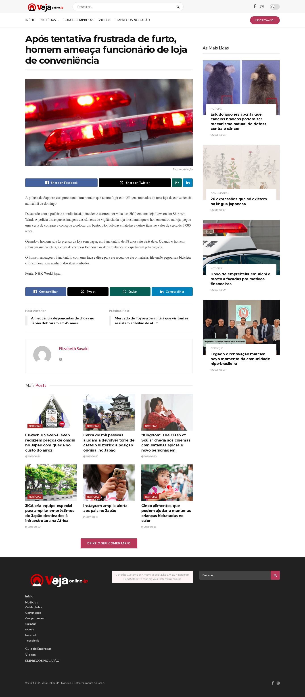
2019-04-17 (219, 209)
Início (30, 20)
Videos (105, 20)
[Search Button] (179, 6)
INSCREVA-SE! (265, 20)
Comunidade (219, 193)
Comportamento (35, 618)
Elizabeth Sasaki (73, 348)
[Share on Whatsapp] (177, 182)
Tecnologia (32, 640)
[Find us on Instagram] (261, 6)
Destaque (217, 348)
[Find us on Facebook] (254, 6)
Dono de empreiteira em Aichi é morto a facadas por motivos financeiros (240, 279)
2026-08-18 (149, 526)
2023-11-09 (219, 289)
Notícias (48, 20)
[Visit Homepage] (45, 7)
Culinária (30, 623)
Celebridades (33, 607)
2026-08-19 (91, 516)
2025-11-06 (219, 134)
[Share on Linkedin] (188, 182)
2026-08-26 (33, 456)
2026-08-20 (149, 456)
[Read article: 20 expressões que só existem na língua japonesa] (241, 172)
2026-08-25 (91, 456)
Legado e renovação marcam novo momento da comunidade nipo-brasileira (240, 359)
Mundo (29, 629)
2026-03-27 (219, 369)
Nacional (30, 635)
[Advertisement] (239, 614)
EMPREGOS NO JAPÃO (133, 20)
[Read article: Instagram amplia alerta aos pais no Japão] (109, 482)
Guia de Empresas (78, 20)
